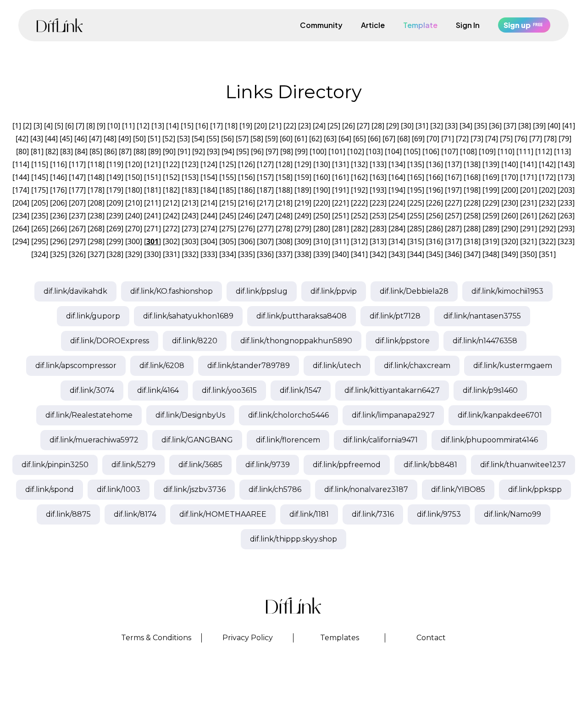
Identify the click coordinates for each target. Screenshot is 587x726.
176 (58, 190)
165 (416, 177)
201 (528, 190)
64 (345, 139)
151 (152, 177)
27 (363, 126)
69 (418, 139)
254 (397, 216)
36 (495, 126)
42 (22, 139)
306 (246, 241)
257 (453, 216)
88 (140, 151)
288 (472, 228)
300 (133, 241)
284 (397, 228)
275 (228, 228)
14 (172, 126)
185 (228, 190)
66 (374, 139)
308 (284, 241)
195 (416, 190)
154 (209, 177)
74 (491, 139)
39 (539, 126)
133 (378, 164)
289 (491, 228)
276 (246, 228)
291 (528, 228)
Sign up (523, 25)
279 (303, 228)
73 (477, 139)
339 (322, 254)
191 (340, 190)
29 (392, 126)
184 (209, 190)
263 (566, 216)
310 (322, 241)
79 (565, 139)
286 (434, 228)
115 (39, 164)
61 (301, 139)
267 (77, 228)
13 (158, 126)
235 (39, 216)
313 (378, 241)
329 (133, 254)
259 (491, 216)
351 (547, 254)
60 (286, 139)
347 (472, 254)
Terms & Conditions (156, 637)
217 (265, 203)
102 (355, 151)
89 (154, 151)
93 (213, 151)
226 (434, 203)
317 (453, 241)
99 (301, 151)
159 (303, 177)
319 (491, 241)
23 (304, 126)
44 (51, 139)
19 (246, 126)
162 (359, 177)
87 (125, 151)
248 (284, 216)
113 (562, 151)
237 (77, 216)
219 (303, 203)
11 (128, 126)
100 (318, 151)
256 (434, 216)
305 (228, 241)
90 (169, 151)
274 (209, 228)
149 (115, 177)
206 (58, 203)
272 (171, 228)
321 (528, 241)
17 (216, 126)
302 (171, 241)
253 (378, 216)
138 (472, 164)
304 (209, 241)
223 (378, 203)
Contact (431, 637)
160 (322, 177)
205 (39, 203)
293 (566, 228)
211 (152, 203)
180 (133, 190)
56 (227, 139)
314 (397, 241)
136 (434, 164)
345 (434, 254)
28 (378, 126)
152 (171, 177)
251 (340, 216)
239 (115, 216)
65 (359, 139)
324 (39, 254)
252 (359, 216)
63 (330, 139)
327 (96, 254)
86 (110, 151)
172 (547, 177)
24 (319, 126)
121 (152, 164)
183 (190, 190)
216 (246, 203)
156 (246, 177)
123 (190, 164)
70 (433, 139)
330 (152, 254)
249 (303, 216)
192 (359, 190)
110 (506, 151)
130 (322, 164)
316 (434, 241)
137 (453, 164)
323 (566, 241)
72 (462, 139)
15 (187, 126)
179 (115, 190)
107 (449, 151)
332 (190, 254)
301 (152, 241)
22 (290, 126)
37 (510, 126)
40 (554, 126)
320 (510, 241)
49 (125, 139)
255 (416, 216)
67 (389, 139)
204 (21, 203)
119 (115, 164)
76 (521, 139)
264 (21, 228)
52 (169, 139)
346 (453, 254)
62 (315, 139)
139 (491, 164)
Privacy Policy (247, 637)
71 (447, 139)
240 (133, 216)
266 (58, 228)
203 (566, 190)
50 (139, 139)
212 (171, 203)
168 (472, 177)
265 (39, 228)
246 (246, 216)
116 (58, 164)
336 (265, 254)
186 (246, 190)
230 (510, 203)
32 (436, 126)
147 (77, 177)
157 (265, 177)
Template (420, 25)
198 (472, 190)
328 (115, 254)
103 (374, 151)
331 (171, 254)
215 (228, 203)
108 (468, 151)
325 (58, 254)
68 (403, 139)
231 (528, 203)
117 (77, 164)
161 (340, 177)
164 (397, 177)
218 (284, 203)
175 (39, 190)
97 (272, 151)
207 (77, 203)
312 (359, 241)
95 (242, 151)
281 (340, 228)
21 (275, 126)
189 (303, 190)
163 (378, 177)
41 (569, 126)
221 (340, 203)
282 (359, 228)
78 (550, 139)
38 (525, 126)
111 (525, 151)
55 (213, 139)
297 (77, 241)
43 (37, 139)
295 (39, 241)
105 (412, 151)
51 (154, 139)
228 (472, 203)
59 (271, 139)
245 (228, 216)
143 (566, 164)
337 (284, 254)
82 (52, 151)
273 (190, 228)
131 (340, 164)
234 (21, 216)
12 (143, 126)
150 (133, 177)
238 (96, 216)
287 (453, 228)
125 (228, 164)
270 (133, 228)
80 (22, 151)
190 (322, 190)
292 (547, 228)
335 (246, 254)
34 (466, 126)
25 (334, 126)
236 (58, 216)
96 (257, 151)
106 (431, 151)
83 (66, 151)
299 (115, 241)
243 (190, 216)
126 (246, 164)
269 (115, 228)
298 (96, 241)
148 (96, 177)
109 (487, 151)
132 (359, 164)
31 (422, 126)
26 (348, 126)
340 (340, 254)
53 (183, 139)
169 (491, 177)
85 (96, 151)
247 (265, 216)
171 (528, 177)
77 (536, 139)
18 (231, 126)
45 (66, 139)
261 (528, 216)
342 (378, 254)
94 (228, 151)
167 (453, 177)
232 (547, 203)
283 (378, 228)
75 (506, 139)
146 (58, 177)
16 (202, 126)
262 (547, 216)
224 (397, 203)
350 (528, 254)
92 (198, 151)
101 (337, 151)
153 (190, 177)
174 (21, 190)
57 (242, 139)
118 (96, 164)
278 (284, 228)
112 (543, 151)
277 (265, 228)
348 (491, 254)
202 (547, 190)
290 (510, 228)
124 (209, 164)
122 (171, 164)
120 (133, 164)
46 (81, 139)
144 (21, 177)
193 (378, 190)
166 (434, 177)
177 (77, 190)
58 (257, 139)
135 (416, 164)
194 (397, 190)
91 (184, 151)
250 (322, 216)
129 (303, 164)
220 (322, 203)
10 (114, 126)
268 (96, 228)
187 (265, 190)
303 (190, 241)
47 (95, 139)
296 (58, 241)
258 (472, 216)
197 (453, 190)
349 (510, 254)
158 (284, 177)
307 (265, 241)
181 (152, 190)
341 (359, 254)
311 (340, 241)
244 (209, 216)
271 (152, 228)
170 (510, 177)
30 (407, 126)
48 (110, 139)
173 (566, 177)
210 (133, 203)
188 (284, 190)
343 (397, 254)
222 (359, 203)
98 (286, 151)
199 (491, 190)
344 (416, 254)
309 (303, 241)
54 (198, 139)
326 (77, 254)
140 (510, 164)
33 (451, 126)
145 (39, 177)
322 (547, 241)
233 (566, 203)
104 (393, 151)
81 (37, 151)
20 (260, 126)
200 (510, 190)
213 (190, 203)
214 (209, 203)
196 (434, 190)
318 (472, 241)
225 (416, 203)
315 (416, 241)
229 (491, 203)
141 (528, 164)
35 (480, 126)
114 (21, 164)
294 (21, 241)
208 (96, 203)
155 (228, 177)
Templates (339, 637)
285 (416, 228)
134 (397, 164)
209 (115, 203)
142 (547, 164)
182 (171, 190)
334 (228, 254)
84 (81, 151)
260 (510, 216)
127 (265, 164)
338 (303, 254)
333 (209, 254)
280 (322, 228)
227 (453, 203)
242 (171, 216)
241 (152, 216)
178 (96, 190)
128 (284, 164)
